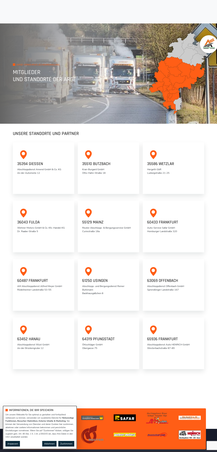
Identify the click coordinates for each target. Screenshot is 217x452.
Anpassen (12, 443)
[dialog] (40, 427)
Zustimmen (66, 443)
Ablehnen (49, 443)
